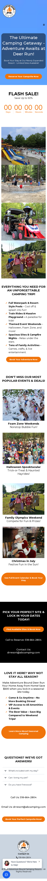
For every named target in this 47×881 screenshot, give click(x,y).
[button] (43, 25)
